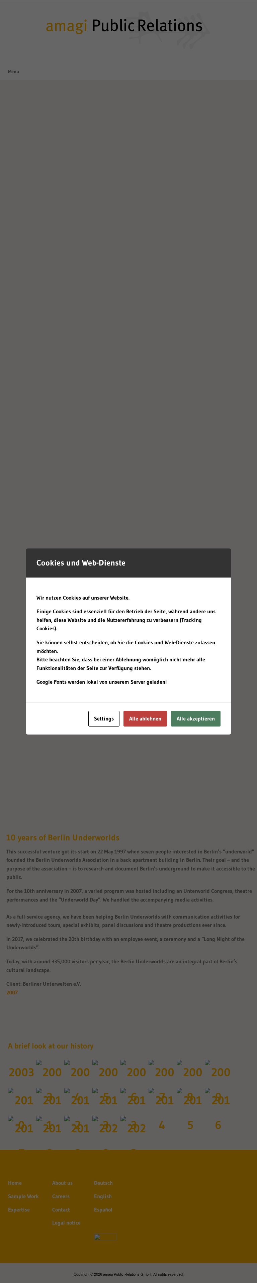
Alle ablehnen (145, 718)
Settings (104, 718)
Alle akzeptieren (196, 718)
